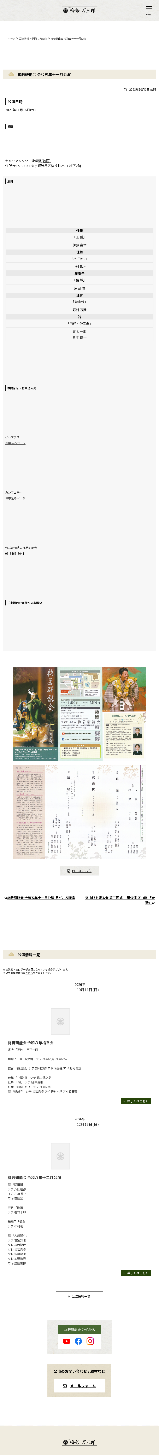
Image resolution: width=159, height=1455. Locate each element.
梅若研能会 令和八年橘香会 (30, 1042)
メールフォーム (83, 1385)
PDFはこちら (82, 870)
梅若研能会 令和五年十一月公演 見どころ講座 (41, 897)
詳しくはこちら (138, 1101)
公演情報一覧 (81, 1296)
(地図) (46, 160)
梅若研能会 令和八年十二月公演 (34, 1177)
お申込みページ (15, 443)
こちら (29, 973)
